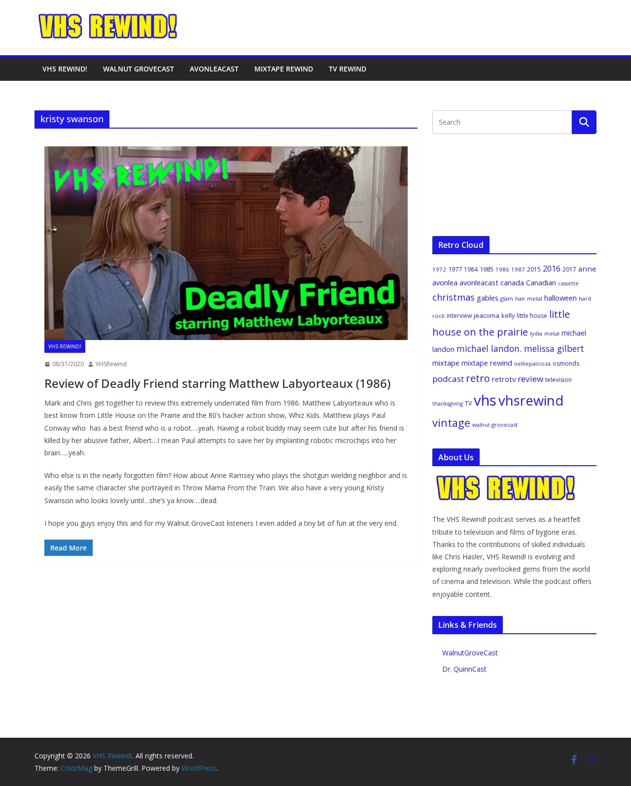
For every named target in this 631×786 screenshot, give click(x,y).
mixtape (445, 363)
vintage (451, 422)
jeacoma (486, 315)
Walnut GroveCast (138, 68)
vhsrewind (530, 400)
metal (552, 333)
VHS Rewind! (64, 68)
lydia (536, 333)
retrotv (504, 379)
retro (478, 378)
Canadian (541, 282)
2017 (569, 269)
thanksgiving (447, 403)
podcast (448, 378)
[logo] (506, 479)
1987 (518, 269)
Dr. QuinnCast (464, 669)
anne (587, 268)
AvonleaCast (214, 68)
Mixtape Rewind (283, 68)
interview (459, 315)
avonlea (444, 282)
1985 (486, 269)
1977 (455, 269)
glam (506, 298)
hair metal (528, 298)
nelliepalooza (532, 363)
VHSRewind (111, 364)
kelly (508, 315)
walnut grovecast (495, 424)
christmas (453, 297)
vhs (485, 400)
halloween (560, 298)
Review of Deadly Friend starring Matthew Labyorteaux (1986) (217, 383)
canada (512, 282)
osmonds (566, 363)
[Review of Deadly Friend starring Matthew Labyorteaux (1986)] (226, 243)
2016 (552, 268)
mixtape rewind (486, 363)
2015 (534, 269)
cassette (568, 283)
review (530, 378)
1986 (502, 269)
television (558, 380)
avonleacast (478, 282)
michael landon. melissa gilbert (520, 348)
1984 (471, 269)
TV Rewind (347, 68)
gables (487, 298)
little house (532, 315)
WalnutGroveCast (470, 652)
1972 (439, 269)
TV (468, 403)
